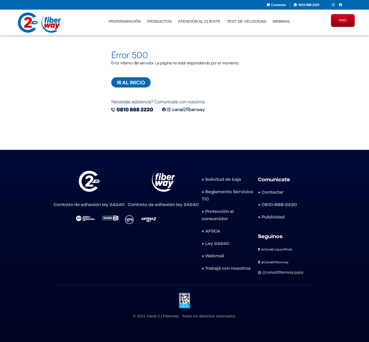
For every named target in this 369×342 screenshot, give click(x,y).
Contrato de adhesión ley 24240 (89, 204)
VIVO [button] (343, 20)
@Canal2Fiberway (274, 262)
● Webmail (213, 256)
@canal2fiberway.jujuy (282, 272)
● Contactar (271, 192)
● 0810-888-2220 (277, 204)
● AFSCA (211, 231)
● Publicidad (271, 217)
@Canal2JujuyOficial (276, 249)
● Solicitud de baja (221, 179)
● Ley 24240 (215, 243)
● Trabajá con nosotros (227, 268)
